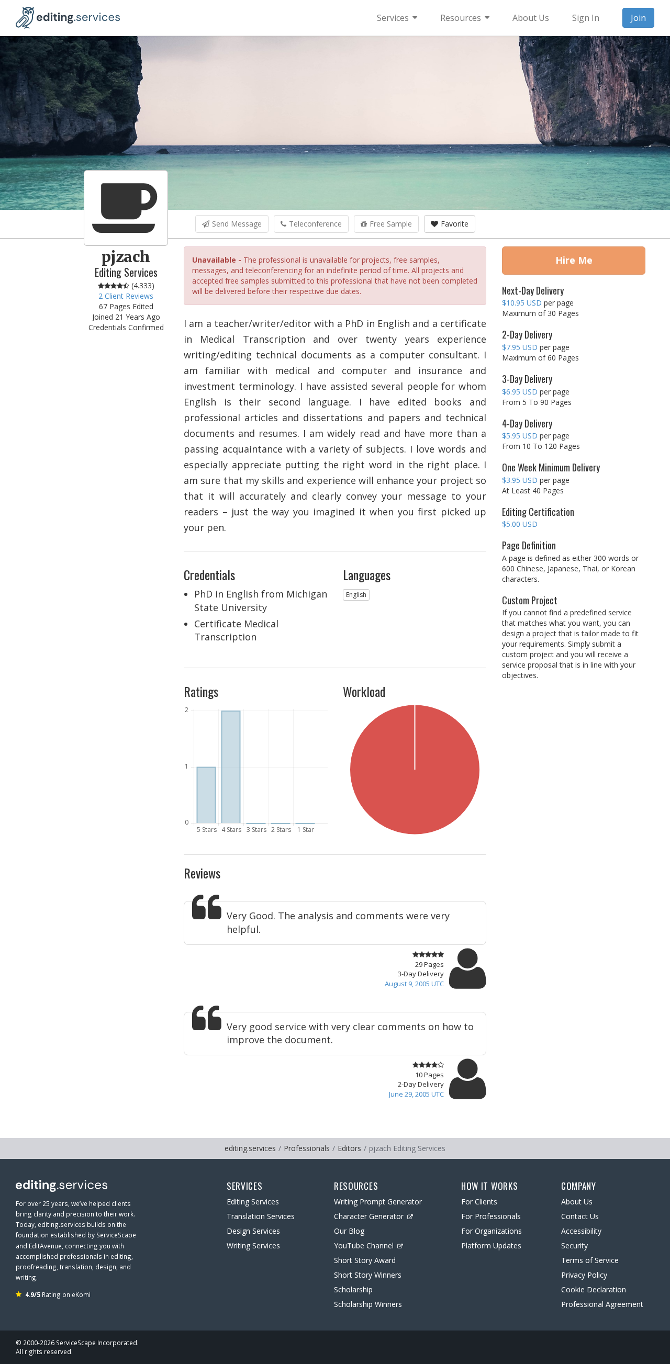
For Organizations (491, 1231)
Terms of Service (590, 1260)
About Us (577, 1202)
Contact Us (580, 1216)
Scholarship (353, 1289)
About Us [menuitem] (530, 18)
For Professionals (491, 1216)
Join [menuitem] (638, 18)
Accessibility (581, 1231)
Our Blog (349, 1231)
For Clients (479, 1202)
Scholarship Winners (368, 1304)
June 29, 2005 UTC (416, 1094)
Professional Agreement (602, 1304)
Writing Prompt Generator (378, 1202)
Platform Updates (491, 1245)
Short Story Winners (367, 1275)
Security (574, 1245)
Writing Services (253, 1245)
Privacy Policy (584, 1275)
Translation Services (261, 1216)
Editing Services (253, 1202)
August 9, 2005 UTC (414, 983)
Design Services (253, 1231)
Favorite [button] (454, 224)
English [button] (356, 594)
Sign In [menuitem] (585, 18)
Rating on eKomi (58, 1294)
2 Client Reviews (125, 296)
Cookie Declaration (593, 1289)
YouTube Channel (364, 1245)
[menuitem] (397, 18)
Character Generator (369, 1216)
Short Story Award (365, 1260)
